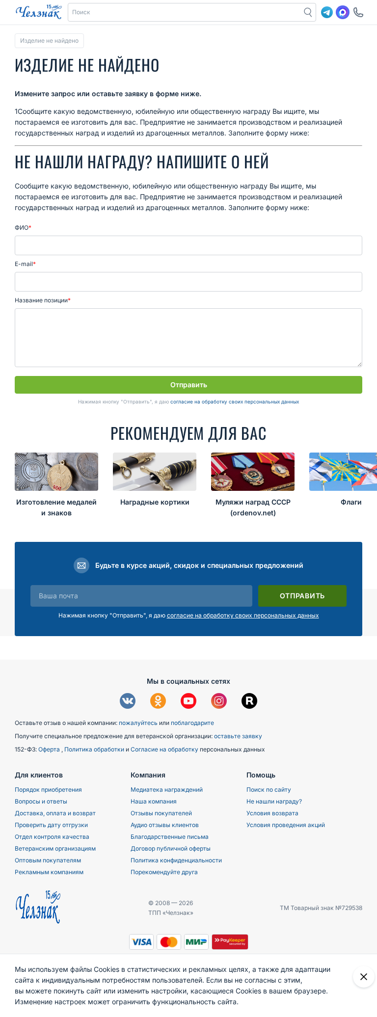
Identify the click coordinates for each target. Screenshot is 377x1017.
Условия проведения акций (285, 825)
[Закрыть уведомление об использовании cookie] (364, 977)
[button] (184, 12)
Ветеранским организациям (55, 848)
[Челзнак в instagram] (219, 702)
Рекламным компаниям (49, 872)
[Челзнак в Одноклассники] (158, 702)
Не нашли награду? (274, 801)
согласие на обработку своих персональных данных (234, 401)
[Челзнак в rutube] (249, 702)
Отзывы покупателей (161, 813)
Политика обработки (95, 749)
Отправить (188, 384)
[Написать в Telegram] (327, 12)
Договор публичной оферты (171, 848)
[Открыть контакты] (358, 12)
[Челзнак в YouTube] (188, 702)
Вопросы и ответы (41, 801)
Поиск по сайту (268, 789)
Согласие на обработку (165, 749)
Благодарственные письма (170, 836)
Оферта (49, 749)
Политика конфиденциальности (176, 860)
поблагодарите (192, 722)
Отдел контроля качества (52, 836)
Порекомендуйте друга (164, 872)
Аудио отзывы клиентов (165, 825)
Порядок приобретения (48, 789)
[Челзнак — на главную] (39, 12)
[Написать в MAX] (343, 12)
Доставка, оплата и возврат (55, 813)
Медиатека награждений (167, 789)
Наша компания (154, 801)
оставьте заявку (238, 736)
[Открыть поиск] (308, 12)
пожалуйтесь (138, 722)
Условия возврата (272, 813)
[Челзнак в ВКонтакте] (127, 702)
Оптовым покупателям (48, 860)
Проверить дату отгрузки (51, 825)
